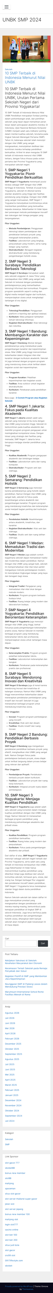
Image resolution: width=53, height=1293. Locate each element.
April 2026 (10, 1033)
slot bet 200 (11, 1240)
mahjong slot (11, 1219)
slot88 (8, 1178)
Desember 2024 (13, 1100)
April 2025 (10, 1080)
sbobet (8, 1265)
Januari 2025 (11, 1095)
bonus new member (15, 1173)
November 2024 (13, 1105)
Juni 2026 (10, 1023)
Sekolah (8, 69)
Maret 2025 (11, 1085)
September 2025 (13, 1054)
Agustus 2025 (12, 1059)
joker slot (9, 1204)
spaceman (10, 1188)
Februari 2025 (12, 1090)
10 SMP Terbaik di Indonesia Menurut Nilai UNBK (25, 77)
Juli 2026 (9, 1018)
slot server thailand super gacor (21, 1199)
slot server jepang (14, 1209)
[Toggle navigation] (6, 6)
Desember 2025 (13, 1044)
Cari (7, 938)
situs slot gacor (12, 1193)
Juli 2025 (9, 1064)
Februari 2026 (12, 1038)
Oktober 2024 (12, 1110)
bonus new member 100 (17, 1214)
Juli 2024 (9, 1121)
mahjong (9, 1183)
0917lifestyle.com (14, 1260)
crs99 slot (10, 1255)
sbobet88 (10, 1168)
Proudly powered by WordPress (19, 1286)
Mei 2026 (10, 1028)
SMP (7, 1144)
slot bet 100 (11, 1235)
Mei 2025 (10, 1074)
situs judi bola (12, 1245)
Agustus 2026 (12, 1013)
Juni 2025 (10, 1069)
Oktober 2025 (12, 1049)
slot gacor (10, 1250)
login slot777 (11, 1224)
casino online (11, 1229)
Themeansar (27, 1289)
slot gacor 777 (12, 1163)
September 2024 (13, 1116)
